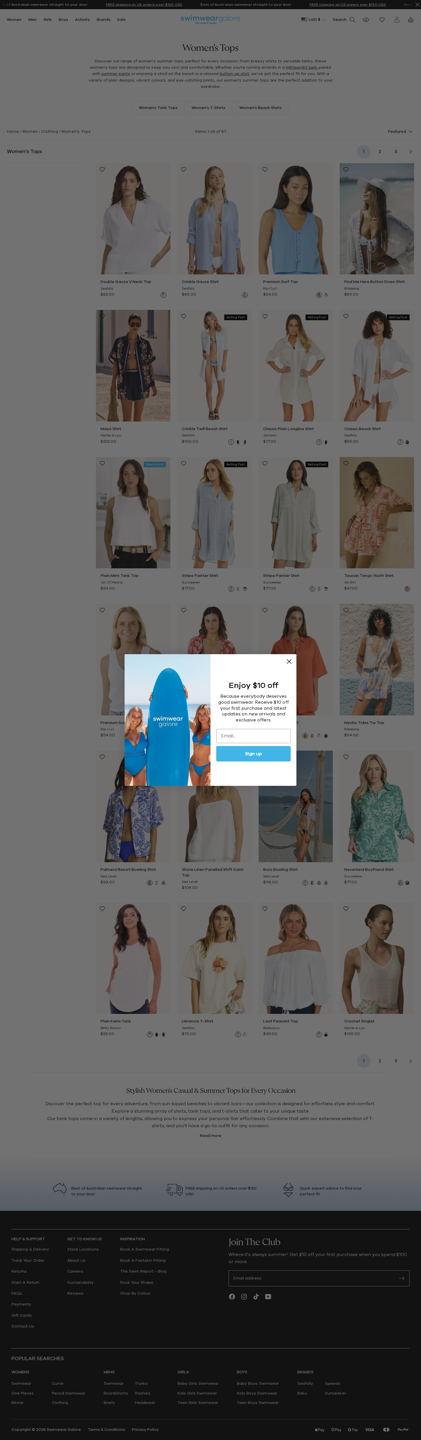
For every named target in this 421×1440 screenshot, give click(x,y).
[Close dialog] (289, 661)
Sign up (253, 754)
